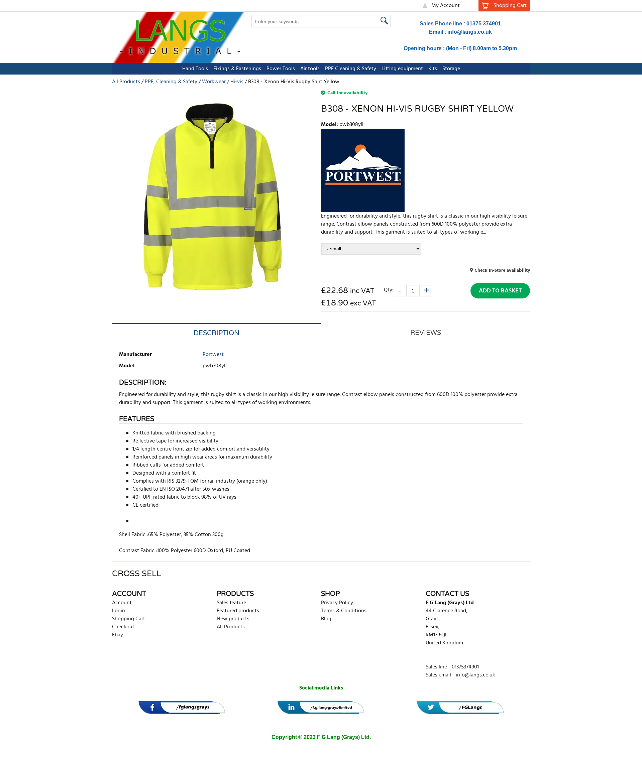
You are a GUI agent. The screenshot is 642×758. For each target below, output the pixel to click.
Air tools (310, 69)
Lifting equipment (402, 69)
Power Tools (280, 69)
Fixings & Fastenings (237, 69)
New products (233, 619)
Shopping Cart (128, 619)
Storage (451, 69)
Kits (432, 69)
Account (122, 603)
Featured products (238, 611)
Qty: (389, 290)
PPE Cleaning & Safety (350, 69)
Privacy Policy (337, 603)
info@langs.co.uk (469, 32)
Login (118, 611)
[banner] (181, 707)
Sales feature (231, 603)
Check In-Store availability (502, 270)
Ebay (117, 635)
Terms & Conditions (343, 611)
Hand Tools (195, 69)
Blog (326, 619)
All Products (231, 627)
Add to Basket (500, 291)
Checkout (123, 627)
